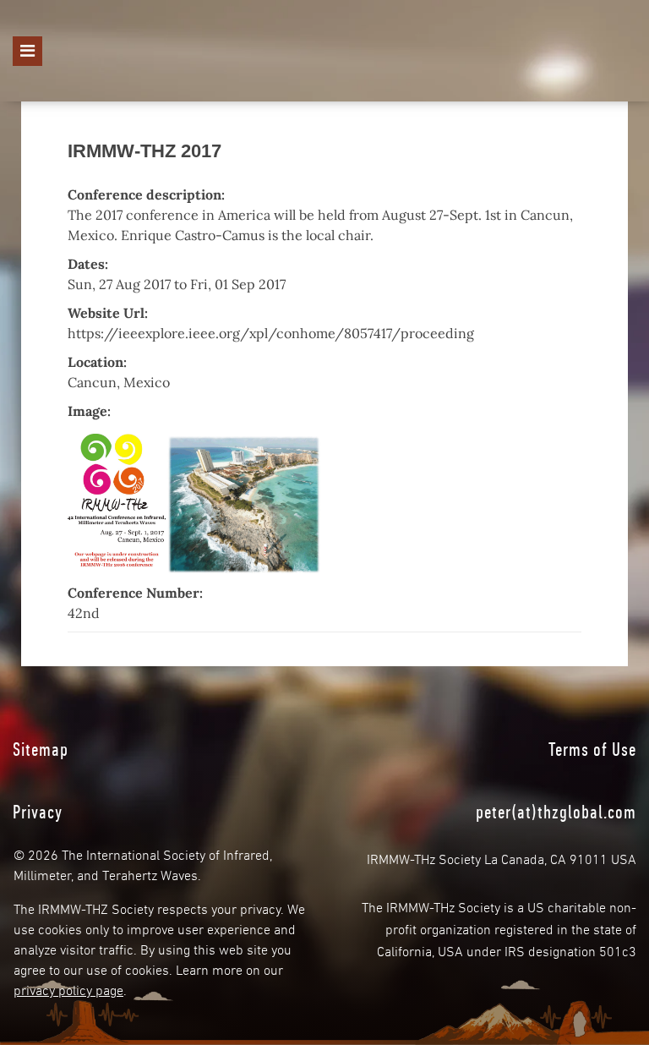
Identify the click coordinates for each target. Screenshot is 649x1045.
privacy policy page (68, 989)
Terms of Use (592, 749)
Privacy (38, 812)
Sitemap (40, 749)
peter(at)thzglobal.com (556, 812)
